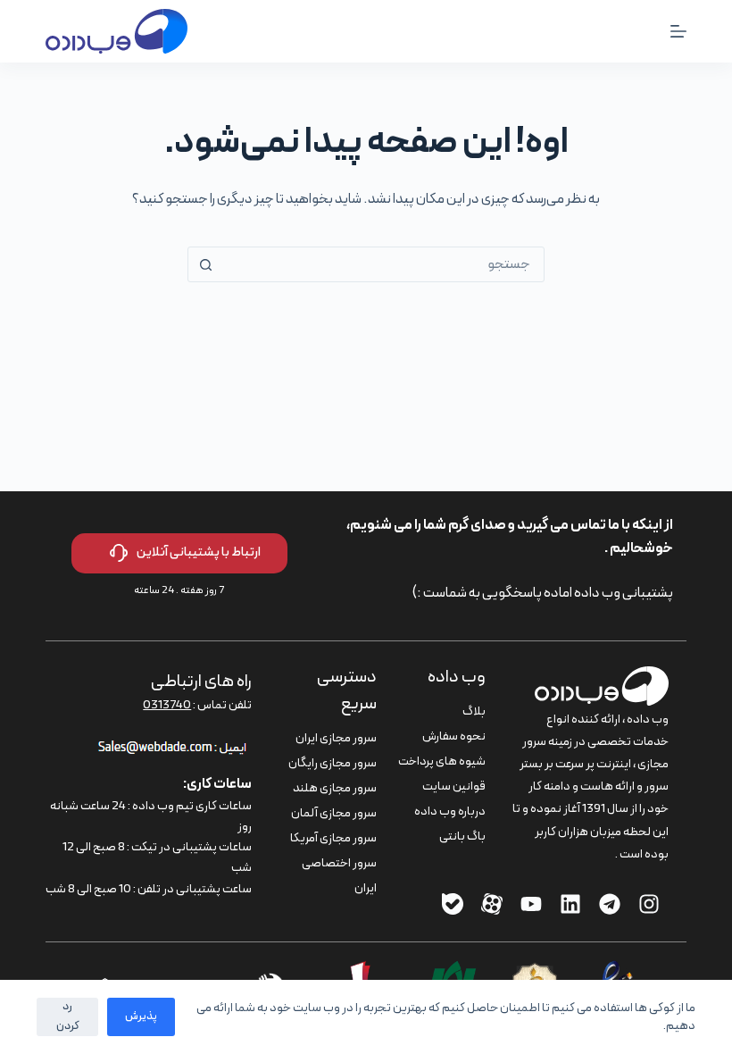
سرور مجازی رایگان (332, 763)
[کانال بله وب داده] (452, 904)
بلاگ (474, 711)
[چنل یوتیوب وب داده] (531, 904)
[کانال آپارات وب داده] (492, 904)
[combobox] (383, 264)
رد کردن (67, 1016)
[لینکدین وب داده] (570, 904)
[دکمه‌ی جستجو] (205, 264)
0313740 (167, 705)
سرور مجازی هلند (335, 788)
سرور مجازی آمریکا (333, 838)
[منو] (678, 31)
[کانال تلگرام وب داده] (609, 904)
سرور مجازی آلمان (334, 813)
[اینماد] (612, 972)
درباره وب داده (450, 811)
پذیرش (141, 1016)
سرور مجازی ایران (336, 738)
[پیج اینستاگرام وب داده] (649, 904)
